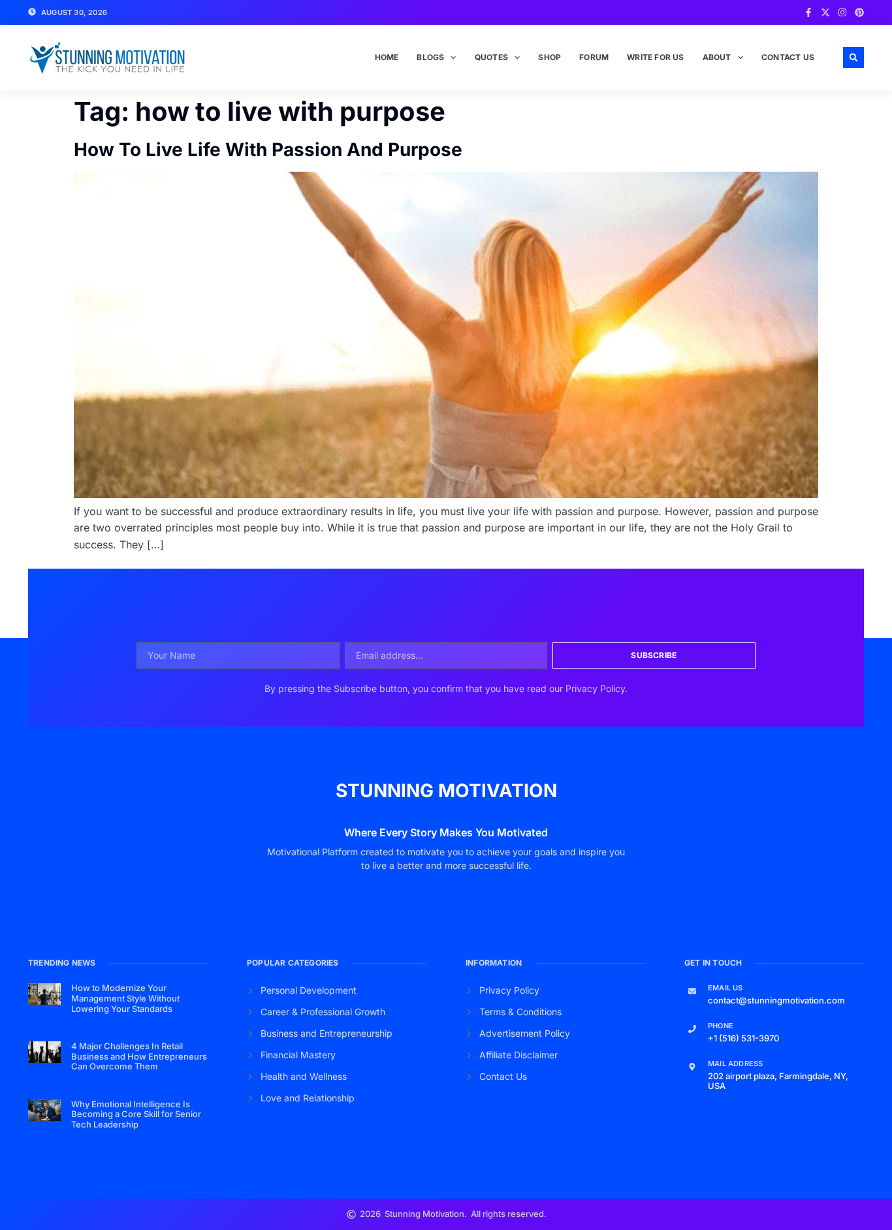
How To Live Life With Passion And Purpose (268, 149)
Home (387, 57)
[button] (853, 57)
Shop (549, 57)
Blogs (430, 57)
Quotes (491, 57)
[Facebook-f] (808, 12)
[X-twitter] (825, 12)
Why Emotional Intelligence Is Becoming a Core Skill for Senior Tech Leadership (136, 1114)
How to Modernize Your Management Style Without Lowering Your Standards (125, 998)
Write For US (655, 57)
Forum (594, 57)
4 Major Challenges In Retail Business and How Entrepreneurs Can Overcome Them (139, 1056)
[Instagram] (842, 12)
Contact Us (787, 57)
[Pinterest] (859, 12)
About (717, 57)
